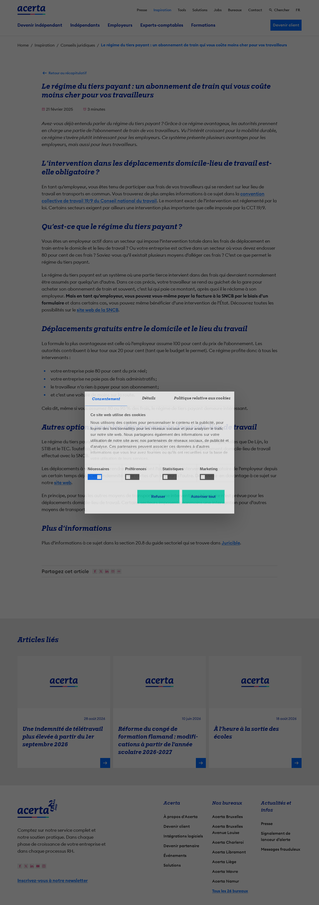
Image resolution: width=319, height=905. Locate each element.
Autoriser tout (203, 496)
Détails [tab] (149, 398)
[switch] (132, 477)
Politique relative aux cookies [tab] (202, 398)
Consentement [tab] (106, 398)
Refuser (158, 496)
